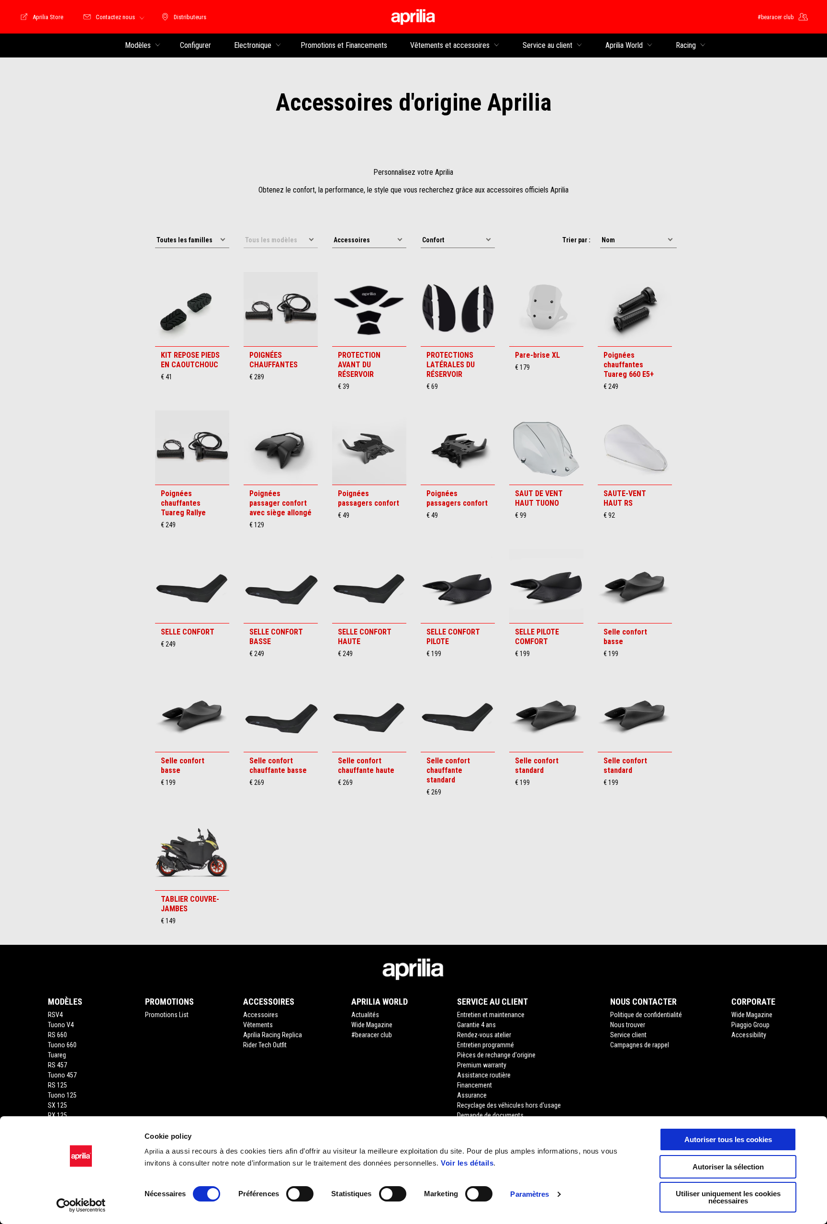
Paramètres (529, 1194)
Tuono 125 (62, 1095)
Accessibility (748, 1035)
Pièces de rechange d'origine (496, 1055)
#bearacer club (371, 1035)
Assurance (472, 1095)
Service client (628, 1035)
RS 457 (57, 1065)
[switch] (299, 1193)
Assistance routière (484, 1075)
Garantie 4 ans (476, 1025)
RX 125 (57, 1115)
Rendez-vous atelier (484, 1035)
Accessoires (260, 1015)
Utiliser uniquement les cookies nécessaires (728, 1197)
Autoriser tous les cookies (728, 1139)
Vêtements (258, 1025)
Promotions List (167, 1015)
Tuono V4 (61, 1025)
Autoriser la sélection (728, 1167)
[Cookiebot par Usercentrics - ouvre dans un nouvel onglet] (81, 1205)
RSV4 (55, 1015)
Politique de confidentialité (646, 1015)
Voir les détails (467, 1163)
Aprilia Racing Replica (272, 1035)
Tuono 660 (62, 1045)
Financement (474, 1085)
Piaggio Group (750, 1025)
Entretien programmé (485, 1045)
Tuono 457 (62, 1075)
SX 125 (57, 1105)
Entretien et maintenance (491, 1015)
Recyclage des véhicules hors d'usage (509, 1105)
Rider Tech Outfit (265, 1045)
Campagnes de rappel (639, 1045)
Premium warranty (481, 1065)
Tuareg (57, 1055)
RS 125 (57, 1085)
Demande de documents (490, 1115)
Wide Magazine (371, 1025)
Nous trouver (627, 1025)
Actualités (365, 1015)
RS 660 (57, 1035)
